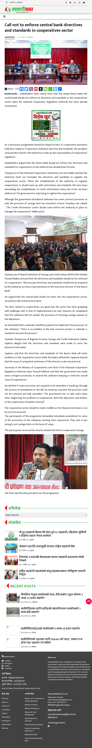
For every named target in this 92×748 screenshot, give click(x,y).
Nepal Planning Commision (34, 724)
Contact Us (5, 706)
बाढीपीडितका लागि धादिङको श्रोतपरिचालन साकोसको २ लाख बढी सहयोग (51, 610)
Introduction (6, 720)
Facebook (8, 668)
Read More (69, 679)
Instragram (8, 663)
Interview (5, 728)
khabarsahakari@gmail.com (62, 699)
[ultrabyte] (49, 726)
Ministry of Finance (31, 704)
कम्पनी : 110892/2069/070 (13, 677)
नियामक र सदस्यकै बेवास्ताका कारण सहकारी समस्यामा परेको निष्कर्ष (51, 559)
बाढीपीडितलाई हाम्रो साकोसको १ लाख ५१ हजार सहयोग (50, 628)
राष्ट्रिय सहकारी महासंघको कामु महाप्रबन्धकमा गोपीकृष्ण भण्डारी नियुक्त (52, 573)
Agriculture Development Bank (33, 739)
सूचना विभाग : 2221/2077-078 (14, 684)
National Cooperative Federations (32, 729)
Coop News (6, 709)
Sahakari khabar (30, 688)
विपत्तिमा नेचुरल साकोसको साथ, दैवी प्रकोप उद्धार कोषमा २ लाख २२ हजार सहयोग (52, 596)
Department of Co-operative (31, 719)
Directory (5, 698)
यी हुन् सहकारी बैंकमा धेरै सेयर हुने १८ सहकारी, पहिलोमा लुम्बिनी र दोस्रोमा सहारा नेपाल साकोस (52, 534)
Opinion (4, 713)
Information (6, 717)
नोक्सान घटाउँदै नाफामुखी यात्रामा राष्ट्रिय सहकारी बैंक (47, 546)
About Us (5, 702)
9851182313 (53, 717)
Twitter (7, 666)
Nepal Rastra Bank (31, 734)
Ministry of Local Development (30, 713)
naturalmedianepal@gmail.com (62, 714)
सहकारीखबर (10, 37)
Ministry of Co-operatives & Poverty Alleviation (34, 699)
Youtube (8, 660)
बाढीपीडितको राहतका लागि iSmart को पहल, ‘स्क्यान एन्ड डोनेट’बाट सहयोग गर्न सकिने (51, 641)
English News (6, 724)
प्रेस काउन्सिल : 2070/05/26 (13, 681)
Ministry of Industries (32, 708)
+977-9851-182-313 (59, 702)
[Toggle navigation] (4, 16)
